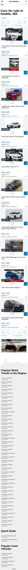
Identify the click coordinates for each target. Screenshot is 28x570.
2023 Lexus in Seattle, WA (7, 416)
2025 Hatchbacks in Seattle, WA (8, 484)
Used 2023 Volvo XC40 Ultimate (13, 136)
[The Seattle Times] (14, 1)
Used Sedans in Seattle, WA (7, 558)
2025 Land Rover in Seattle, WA (8, 472)
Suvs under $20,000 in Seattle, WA (9, 536)
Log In (21, 4)
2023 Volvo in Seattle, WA (7, 450)
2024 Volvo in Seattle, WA (7, 469)
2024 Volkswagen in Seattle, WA (8, 454)
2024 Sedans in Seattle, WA (7, 397)
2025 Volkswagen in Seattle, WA (8, 412)
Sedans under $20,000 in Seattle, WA (9, 540)
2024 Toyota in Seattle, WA (7, 390)
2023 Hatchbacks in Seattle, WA (8, 457)
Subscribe (25, 4)
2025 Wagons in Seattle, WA (7, 495)
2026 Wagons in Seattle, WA (7, 518)
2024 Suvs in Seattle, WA (7, 382)
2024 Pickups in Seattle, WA (7, 461)
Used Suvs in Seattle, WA (7, 554)
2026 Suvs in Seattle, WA (7, 401)
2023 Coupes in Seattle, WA (7, 510)
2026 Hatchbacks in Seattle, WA (8, 499)
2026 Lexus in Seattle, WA (7, 465)
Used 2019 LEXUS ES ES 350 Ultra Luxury (14, 46)
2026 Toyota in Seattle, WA (7, 405)
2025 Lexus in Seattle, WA (7, 420)
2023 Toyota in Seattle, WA (7, 427)
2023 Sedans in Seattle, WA (7, 446)
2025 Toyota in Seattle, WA (7, 394)
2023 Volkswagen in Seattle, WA (8, 439)
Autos (2, 4)
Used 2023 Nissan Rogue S (11, 287)
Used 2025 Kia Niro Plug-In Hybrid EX (13, 197)
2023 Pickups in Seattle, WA (7, 488)
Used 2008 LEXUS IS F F (10, 167)
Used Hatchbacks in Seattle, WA (8, 562)
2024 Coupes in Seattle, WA (7, 506)
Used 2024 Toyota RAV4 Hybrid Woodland (12, 318)
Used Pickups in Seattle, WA (7, 565)
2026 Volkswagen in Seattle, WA (8, 514)
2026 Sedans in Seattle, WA (7, 476)
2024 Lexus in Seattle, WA (7, 409)
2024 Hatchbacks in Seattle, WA (8, 480)
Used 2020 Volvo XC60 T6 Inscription (11, 77)
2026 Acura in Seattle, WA (7, 521)
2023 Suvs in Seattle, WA (7, 386)
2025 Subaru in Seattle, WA (7, 424)
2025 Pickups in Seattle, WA (7, 491)
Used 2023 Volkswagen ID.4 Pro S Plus (13, 258)
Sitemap (14, 569)
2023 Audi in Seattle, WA (7, 435)
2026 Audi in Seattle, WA (7, 525)
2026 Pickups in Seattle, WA (7, 503)
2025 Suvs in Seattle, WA (7, 379)
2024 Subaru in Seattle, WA (7, 442)
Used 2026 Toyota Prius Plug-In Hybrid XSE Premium (12, 227)
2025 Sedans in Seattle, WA (7, 431)
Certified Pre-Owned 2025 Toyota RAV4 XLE (13, 107)
